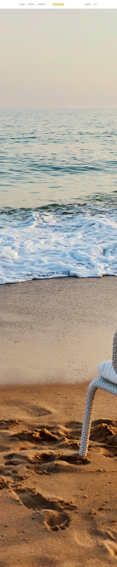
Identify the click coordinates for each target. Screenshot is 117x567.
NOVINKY (22, 4)
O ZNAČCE (87, 4)
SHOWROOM (41, 4)
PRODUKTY (31, 4)
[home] (58, 4)
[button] (95, 4)
